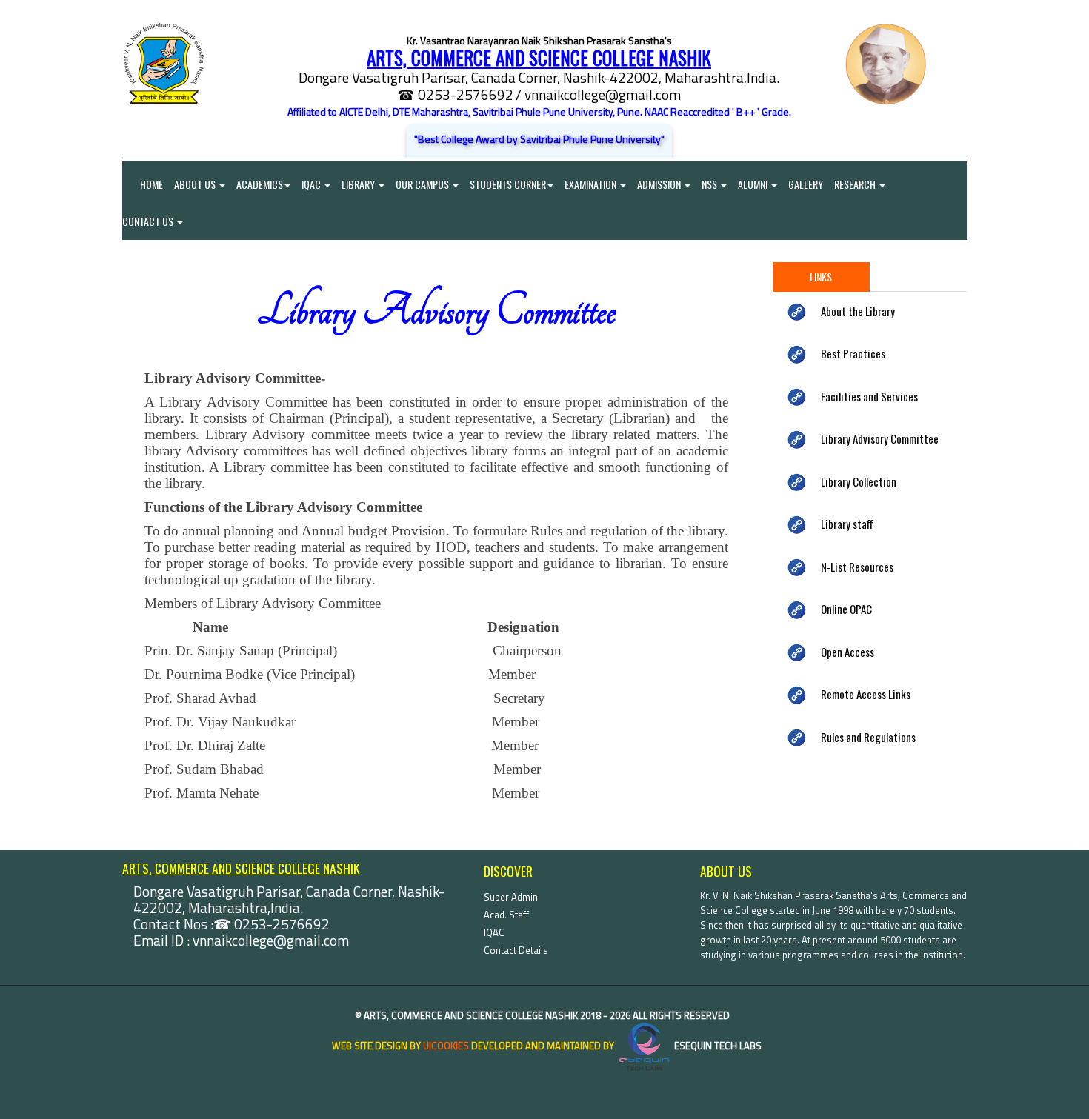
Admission (660, 184)
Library (359, 184)
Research (856, 184)
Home (142, 184)
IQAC (312, 184)
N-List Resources (857, 566)
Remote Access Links (865, 694)
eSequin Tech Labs (717, 1045)
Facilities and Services (869, 396)
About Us (196, 184)
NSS (710, 184)
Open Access (847, 652)
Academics (259, 184)
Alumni (754, 184)
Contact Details (516, 950)
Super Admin (511, 896)
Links (821, 276)
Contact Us (149, 221)
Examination (592, 184)
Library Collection (858, 481)
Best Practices (853, 353)
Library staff (847, 523)
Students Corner (508, 184)
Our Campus (423, 184)
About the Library (858, 311)
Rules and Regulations (868, 737)
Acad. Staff (506, 914)
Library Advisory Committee (880, 438)
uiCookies (446, 1045)
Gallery (805, 184)
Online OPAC (846, 609)
